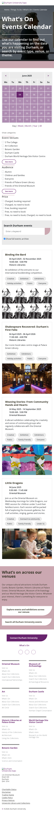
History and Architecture (38, 701)
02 (6, 94)
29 (27, 88)
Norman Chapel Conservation (40, 710)
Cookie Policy (7, 797)
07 (41, 94)
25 (20, 113)
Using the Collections (10, 738)
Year (35, 126)
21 (41, 107)
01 (48, 88)
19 (27, 107)
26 (6, 88)
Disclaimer (6, 792)
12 (27, 100)
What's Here (34, 732)
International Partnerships (12, 680)
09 (6, 100)
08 (48, 94)
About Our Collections (10, 674)
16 (6, 107)
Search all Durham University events (23, 622)
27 (13, 88)
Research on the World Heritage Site (38, 736)
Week (20, 126)
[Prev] (5, 75)
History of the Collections (12, 732)
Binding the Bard (15, 254)
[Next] (48, 75)
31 (41, 88)
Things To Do (16, 9)
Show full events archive (17, 239)
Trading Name (8, 795)
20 (34, 107)
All (40, 126)
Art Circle (5, 707)
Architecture (7, 735)
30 (34, 88)
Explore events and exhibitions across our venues (25, 610)
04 (20, 94)
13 (34, 100)
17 (13, 107)
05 (27, 94)
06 (34, 94)
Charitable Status (9, 789)
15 (48, 100)
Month (28, 126)
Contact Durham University (24, 638)
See (9, 162)
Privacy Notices (8, 800)
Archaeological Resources (39, 682)
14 (41, 100)
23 (6, 113)
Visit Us (5, 668)
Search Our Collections (11, 677)
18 (20, 107)
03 (13, 94)
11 (20, 100)
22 (48, 107)
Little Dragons (14, 483)
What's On (27, 9)
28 (20, 88)
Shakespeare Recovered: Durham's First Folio (26, 328)
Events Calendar (40, 9)
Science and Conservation (12, 761)
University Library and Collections (16, 803)
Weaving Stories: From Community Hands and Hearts (26, 403)
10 (13, 100)
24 (13, 113)
